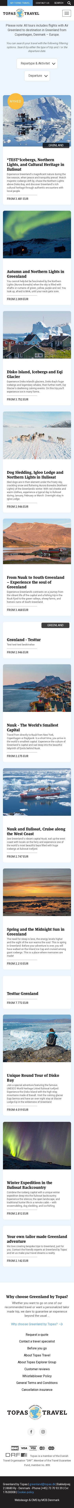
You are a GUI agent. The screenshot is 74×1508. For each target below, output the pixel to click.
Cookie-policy (25, 1492)
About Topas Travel (37, 1355)
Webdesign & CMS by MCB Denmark (37, 1500)
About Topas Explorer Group (37, 1362)
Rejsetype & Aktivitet (36, 63)
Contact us (42, 3)
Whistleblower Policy (37, 1376)
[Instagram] (43, 1435)
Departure (35, 76)
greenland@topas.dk (42, 1484)
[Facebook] (31, 1435)
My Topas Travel (20, 3)
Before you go (37, 1348)
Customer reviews (37, 1369)
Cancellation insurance (37, 1390)
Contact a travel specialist (37, 1341)
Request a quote (37, 1335)
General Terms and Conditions (37, 1383)
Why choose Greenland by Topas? (34, 1324)
